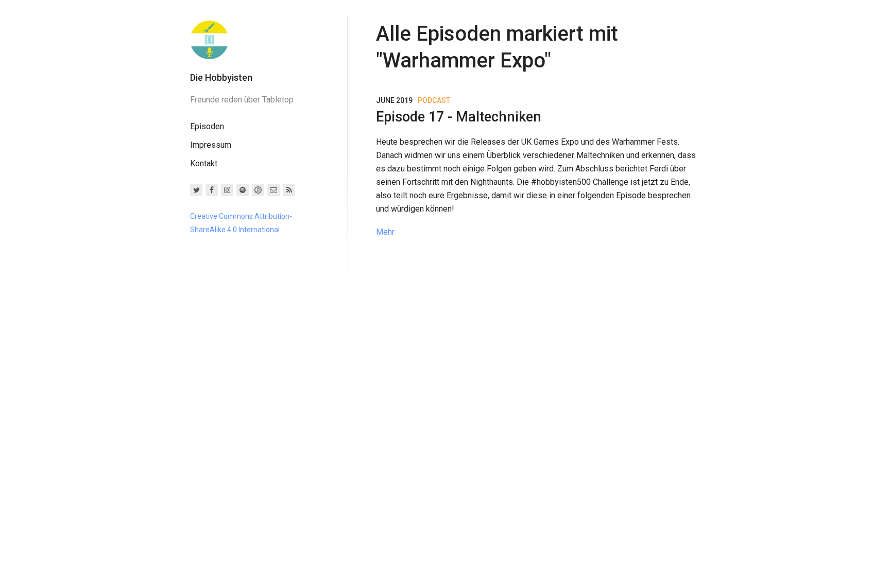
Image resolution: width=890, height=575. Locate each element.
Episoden (207, 126)
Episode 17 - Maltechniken (458, 117)
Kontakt (203, 163)
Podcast (434, 100)
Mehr (385, 232)
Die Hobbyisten (221, 77)
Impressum (210, 145)
